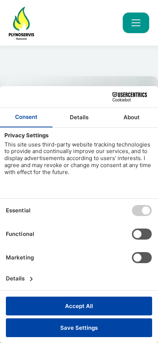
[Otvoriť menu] (136, 23)
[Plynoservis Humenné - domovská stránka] (21, 23)
